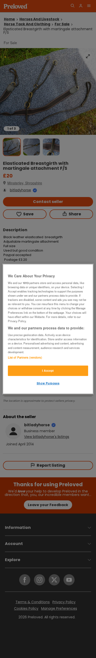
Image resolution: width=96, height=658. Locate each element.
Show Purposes (48, 383)
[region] (48, 329)
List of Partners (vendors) (25, 357)
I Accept (48, 370)
